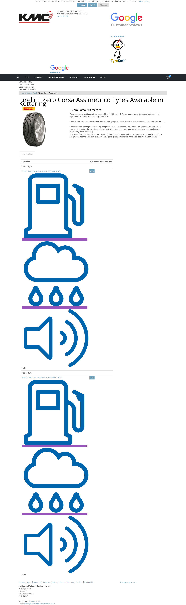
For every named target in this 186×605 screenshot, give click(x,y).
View (92, 171)
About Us (74, 77)
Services (38, 77)
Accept (82, 5)
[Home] (18, 77)
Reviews (46, 582)
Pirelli (35, 93)
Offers (103, 77)
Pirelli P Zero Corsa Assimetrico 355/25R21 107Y (41, 377)
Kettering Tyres (25, 582)
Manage (103, 5)
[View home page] (36, 16)
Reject (92, 5)
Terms (62, 582)
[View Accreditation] (118, 44)
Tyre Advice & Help (56, 77)
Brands (29, 93)
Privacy (55, 582)
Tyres (26, 77)
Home (23, 93)
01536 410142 (63, 16)
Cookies (79, 582)
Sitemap (70, 582)
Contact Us (89, 77)
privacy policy (144, 1)
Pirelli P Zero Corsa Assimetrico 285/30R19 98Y (41, 171)
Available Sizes (28, 154)
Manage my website (128, 582)
